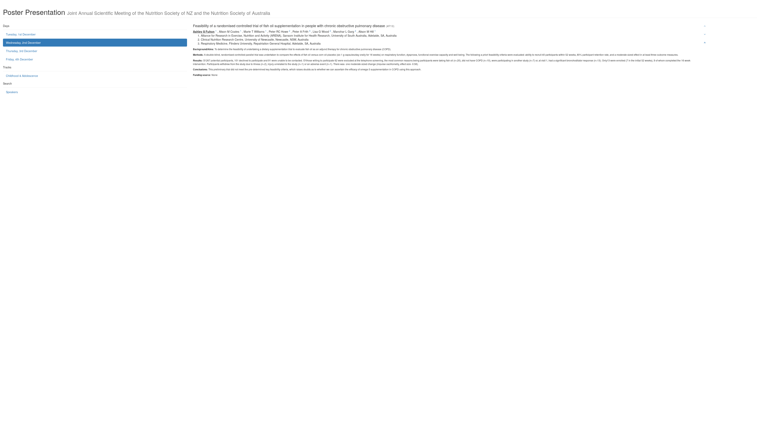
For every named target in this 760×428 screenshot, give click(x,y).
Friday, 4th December (19, 59)
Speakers (12, 92)
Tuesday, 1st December (21, 34)
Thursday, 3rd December (21, 51)
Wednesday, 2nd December (23, 43)
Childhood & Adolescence (22, 76)
